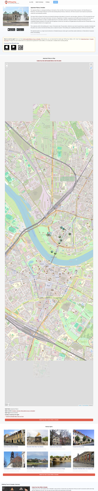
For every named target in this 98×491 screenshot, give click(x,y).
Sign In (55, 2)
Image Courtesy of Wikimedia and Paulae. (11, 449)
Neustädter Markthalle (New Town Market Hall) (83, 469)
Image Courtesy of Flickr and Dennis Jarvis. (57, 471)
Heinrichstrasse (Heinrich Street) (11, 447)
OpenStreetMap (85, 405)
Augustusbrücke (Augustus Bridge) (57, 469)
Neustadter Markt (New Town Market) (35, 447)
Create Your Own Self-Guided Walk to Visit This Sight (49, 61)
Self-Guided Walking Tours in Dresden (32, 39)
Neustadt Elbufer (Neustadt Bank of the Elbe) (37, 469)
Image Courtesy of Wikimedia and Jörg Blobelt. (39, 34)
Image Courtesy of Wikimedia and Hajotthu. (80, 471)
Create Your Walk (39, 2)
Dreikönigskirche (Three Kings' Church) (12, 469)
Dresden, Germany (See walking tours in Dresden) (23, 411)
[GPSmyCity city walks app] (12, 2)
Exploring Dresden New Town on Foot (15, 416)
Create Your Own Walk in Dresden (39, 487)
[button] (49, 234)
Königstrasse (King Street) (78, 447)
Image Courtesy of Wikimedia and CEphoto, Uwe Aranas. (36, 449)
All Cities (31, 2)
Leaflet (80, 405)
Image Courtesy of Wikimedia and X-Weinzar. (57, 449)
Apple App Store (85, 39)
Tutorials (48, 2)
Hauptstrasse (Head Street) (56, 447)
